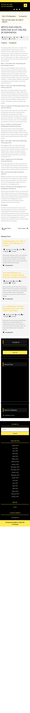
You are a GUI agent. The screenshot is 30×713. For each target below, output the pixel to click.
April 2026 (15, 456)
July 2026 (15, 448)
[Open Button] (25, 5)
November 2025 (15, 469)
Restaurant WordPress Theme (14, 522)
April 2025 (15, 488)
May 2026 (15, 453)
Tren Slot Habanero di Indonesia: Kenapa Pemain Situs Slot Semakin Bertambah (15, 275)
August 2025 (15, 477)
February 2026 (15, 461)
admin (17, 37)
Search (15, 342)
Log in (15, 507)
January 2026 (15, 464)
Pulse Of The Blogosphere (9, 16)
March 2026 (15, 459)
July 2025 (15, 480)
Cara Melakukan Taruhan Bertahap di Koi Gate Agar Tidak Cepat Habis (13, 308)
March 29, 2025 (7, 37)
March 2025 (15, 491)
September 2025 (15, 475)
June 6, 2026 (9, 281)
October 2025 (15, 472)
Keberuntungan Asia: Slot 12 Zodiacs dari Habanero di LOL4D (14, 243)
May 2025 (15, 485)
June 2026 (15, 451)
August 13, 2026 (10, 314)
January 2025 (15, 496)
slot (7, 79)
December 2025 (15, 467)
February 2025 (15, 494)
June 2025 (15, 483)
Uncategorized (23, 16)
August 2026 (15, 445)
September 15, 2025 (11, 249)
